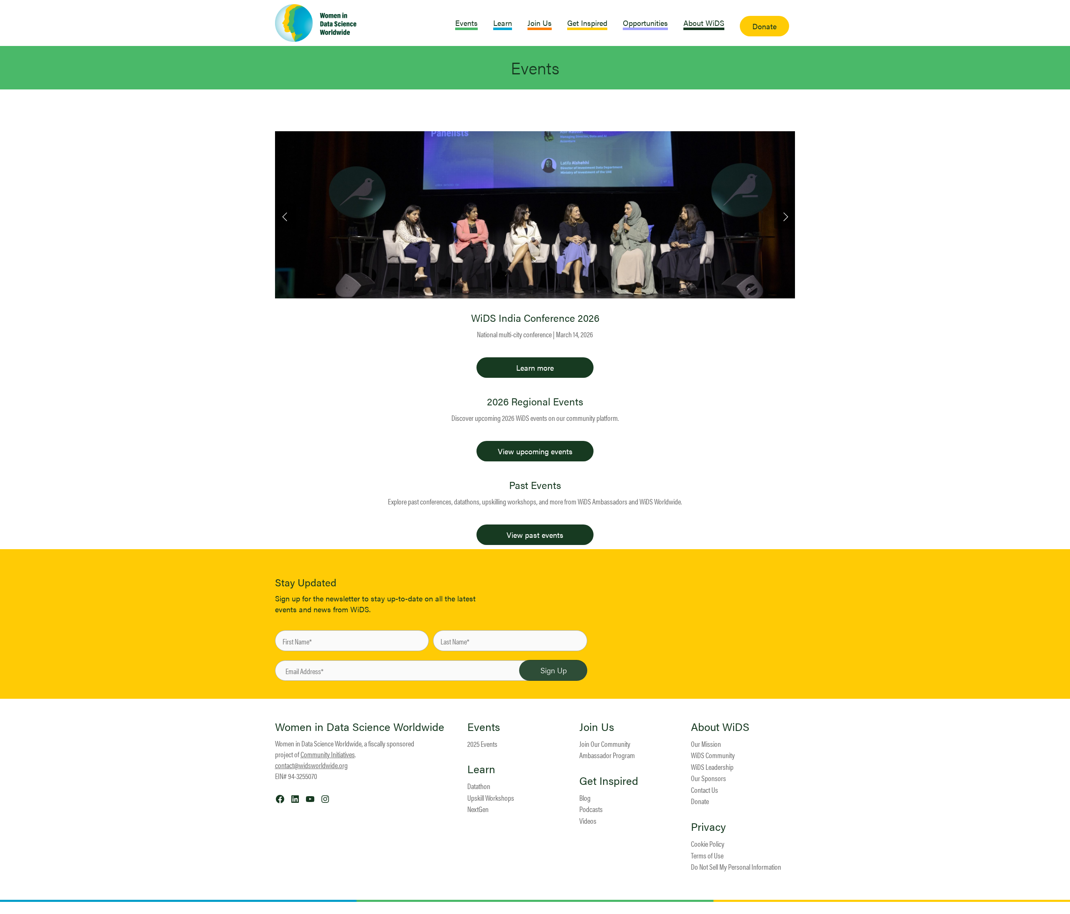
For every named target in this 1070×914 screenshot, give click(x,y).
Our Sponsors (708, 778)
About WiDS (720, 727)
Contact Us (704, 789)
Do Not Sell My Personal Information (736, 866)
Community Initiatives (328, 754)
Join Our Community (604, 743)
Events (483, 727)
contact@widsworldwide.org (311, 765)
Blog (585, 797)
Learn (481, 769)
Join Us (596, 727)
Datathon (478, 786)
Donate (700, 801)
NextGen (478, 809)
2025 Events (482, 743)
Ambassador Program (607, 755)
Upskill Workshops (490, 797)
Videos (587, 820)
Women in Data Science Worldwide (359, 726)
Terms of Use (707, 855)
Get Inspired (608, 781)
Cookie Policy (707, 843)
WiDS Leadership (712, 766)
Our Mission (706, 743)
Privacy (708, 827)
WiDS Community (713, 755)
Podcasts (591, 809)
